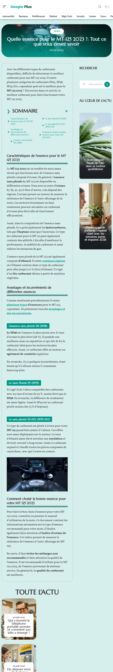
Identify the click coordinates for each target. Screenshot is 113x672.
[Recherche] (100, 6)
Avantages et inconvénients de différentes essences (20, 132)
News (57, 31)
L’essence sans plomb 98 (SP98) (23, 141)
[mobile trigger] (5, 6)
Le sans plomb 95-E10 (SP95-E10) (55, 125)
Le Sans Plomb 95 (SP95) (56, 118)
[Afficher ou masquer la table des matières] (53, 111)
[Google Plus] (21, 6)
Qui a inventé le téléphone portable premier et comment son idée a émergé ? (19, 627)
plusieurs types (17, 305)
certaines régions (53, 261)
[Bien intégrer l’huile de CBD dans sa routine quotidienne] (95, 146)
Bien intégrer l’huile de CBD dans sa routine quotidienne (95, 164)
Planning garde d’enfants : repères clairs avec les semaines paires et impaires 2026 (95, 233)
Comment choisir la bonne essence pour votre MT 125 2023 (54, 135)
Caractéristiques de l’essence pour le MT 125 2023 (22, 121)
